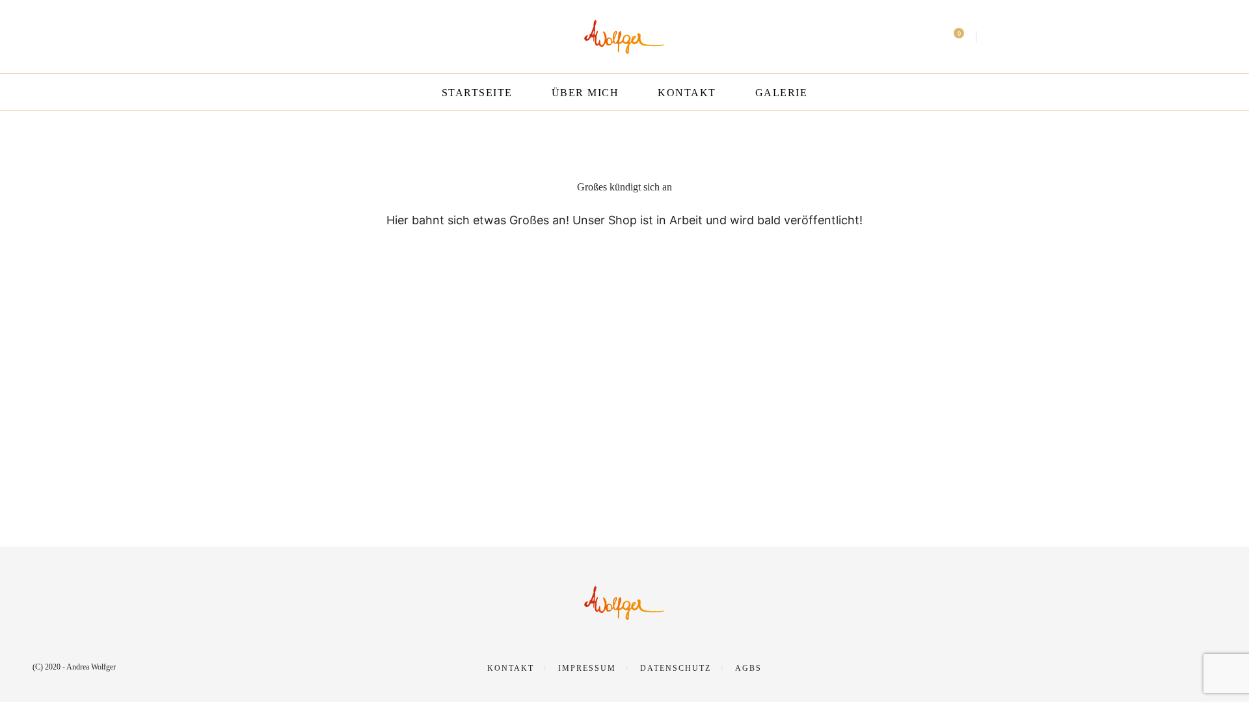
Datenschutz (675, 668)
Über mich (585, 92)
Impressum (587, 668)
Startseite (477, 92)
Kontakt (687, 92)
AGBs (748, 668)
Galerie (781, 92)
